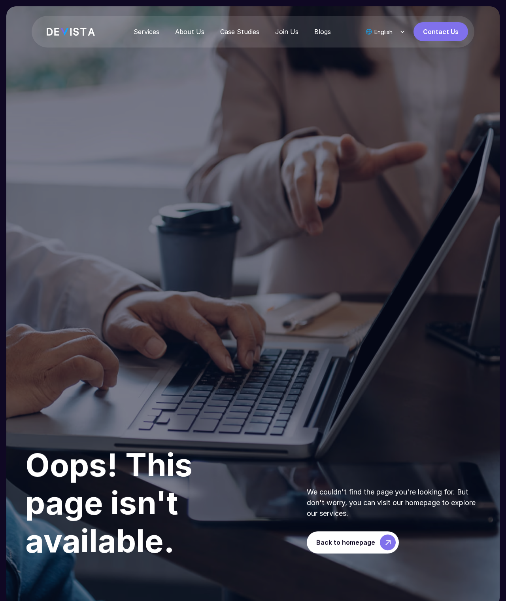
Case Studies (239, 32)
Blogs (322, 32)
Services (146, 32)
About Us (189, 32)
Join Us (286, 32)
